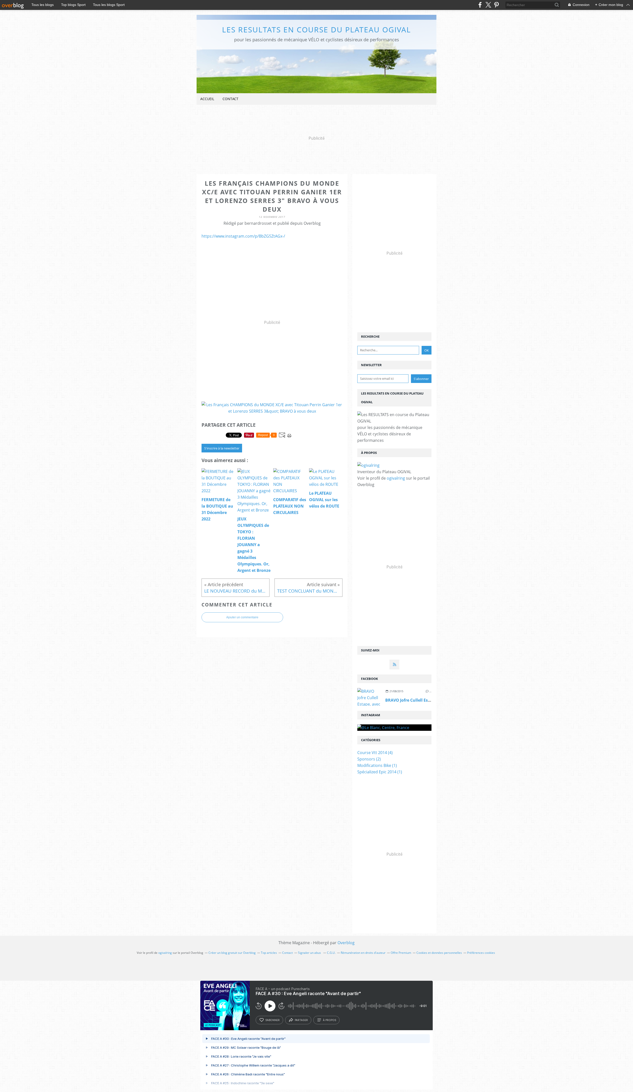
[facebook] (480, 5)
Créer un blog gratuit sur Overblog (232, 953)
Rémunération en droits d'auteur (363, 953)
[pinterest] (496, 5)
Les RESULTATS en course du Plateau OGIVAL (316, 29)
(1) (377, 765)
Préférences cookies (481, 953)
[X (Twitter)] (488, 5)
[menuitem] (207, 99)
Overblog (346, 942)
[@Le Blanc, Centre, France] (394, 727)
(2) (369, 759)
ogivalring (396, 478)
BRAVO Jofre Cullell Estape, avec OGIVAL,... (427, 700)
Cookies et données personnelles (439, 953)
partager (301, 1020)
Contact (230, 98)
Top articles (269, 953)
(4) (375, 752)
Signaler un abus (310, 953)
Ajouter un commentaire (242, 617)
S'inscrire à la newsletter (221, 448)
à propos (329, 1020)
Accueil (207, 98)
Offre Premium (401, 953)
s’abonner (272, 1020)
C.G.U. (331, 953)
